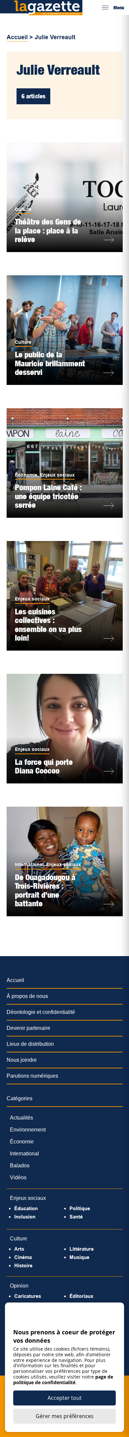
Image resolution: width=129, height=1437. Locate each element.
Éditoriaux (81, 1296)
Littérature (81, 1249)
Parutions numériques (32, 1076)
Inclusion (24, 1216)
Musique (79, 1257)
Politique (79, 1208)
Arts (19, 1249)
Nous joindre (22, 1060)
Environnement (28, 1129)
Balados (19, 1165)
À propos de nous (27, 996)
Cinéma (23, 1257)
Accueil (17, 37)
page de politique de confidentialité (63, 1380)
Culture (23, 209)
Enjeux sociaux (57, 475)
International (29, 864)
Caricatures (27, 1296)
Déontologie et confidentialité (41, 1012)
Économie (26, 475)
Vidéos (18, 1177)
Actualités (21, 1118)
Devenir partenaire (28, 1028)
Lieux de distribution (30, 1044)
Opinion (19, 1286)
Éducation (26, 1208)
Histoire (23, 1265)
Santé (76, 1216)
